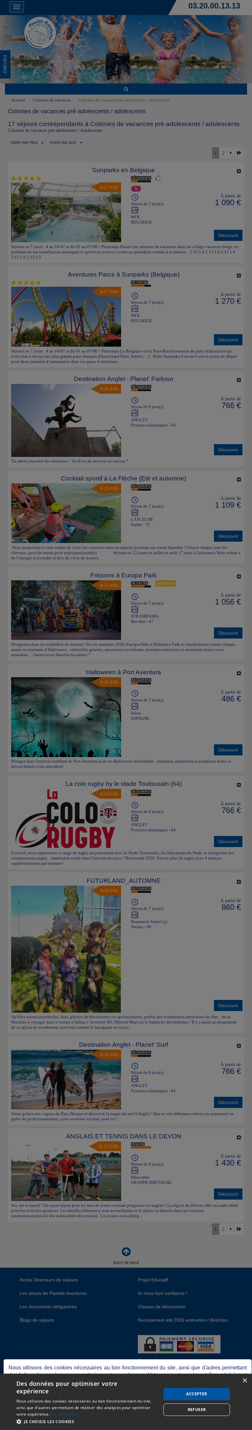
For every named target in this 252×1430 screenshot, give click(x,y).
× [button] (244, 1380)
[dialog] (126, 1402)
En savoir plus (64, 1414)
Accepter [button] (196, 1394)
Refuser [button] (197, 1409)
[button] (86, 1421)
